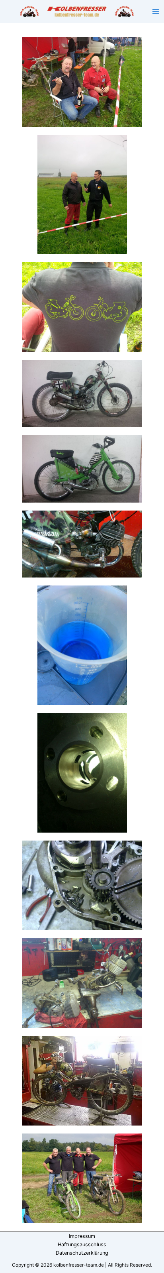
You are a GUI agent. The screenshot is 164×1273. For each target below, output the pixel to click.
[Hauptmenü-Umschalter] (155, 11)
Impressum (82, 1236)
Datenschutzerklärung (82, 1253)
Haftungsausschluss (82, 1244)
